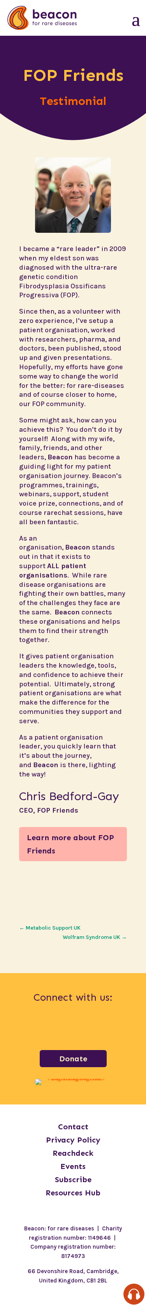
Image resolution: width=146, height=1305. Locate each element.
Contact (73, 1126)
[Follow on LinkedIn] (73, 1026)
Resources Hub (73, 1192)
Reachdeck (73, 1153)
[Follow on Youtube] (113, 1026)
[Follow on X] (93, 1026)
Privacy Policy (73, 1139)
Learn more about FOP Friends (70, 844)
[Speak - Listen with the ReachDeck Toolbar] (133, 1294)
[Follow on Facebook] (32, 1026)
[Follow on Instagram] (53, 1026)
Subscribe (73, 1179)
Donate (73, 1058)
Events (73, 1166)
